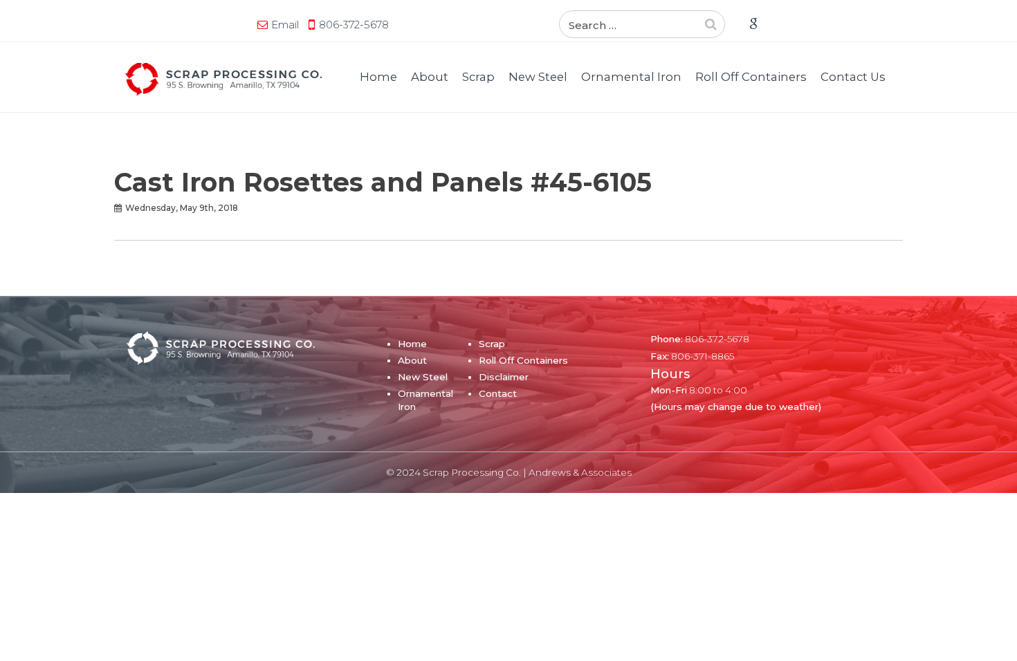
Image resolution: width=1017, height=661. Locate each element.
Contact (498, 393)
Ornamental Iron (631, 77)
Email (285, 24)
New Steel (537, 77)
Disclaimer (504, 376)
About (429, 77)
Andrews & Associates (580, 472)
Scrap (478, 77)
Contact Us (853, 77)
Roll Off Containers (751, 77)
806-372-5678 (354, 24)
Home (378, 77)
